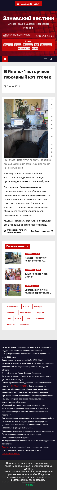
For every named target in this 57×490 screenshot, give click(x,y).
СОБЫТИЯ (29, 270)
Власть (18, 45)
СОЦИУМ (29, 254)
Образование (46, 45)
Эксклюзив (23, 324)
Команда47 (38, 306)
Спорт (28, 318)
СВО (36, 45)
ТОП (37, 254)
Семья (35, 48)
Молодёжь (27, 45)
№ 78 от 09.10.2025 (19, 386)
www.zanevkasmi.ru (11, 453)
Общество (8, 45)
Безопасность (24, 48)
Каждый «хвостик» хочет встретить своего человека (36, 260)
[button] (52, 59)
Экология (11, 324)
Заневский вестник (28, 18)
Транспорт (39, 318)
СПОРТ (28, 286)
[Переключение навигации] (46, 59)
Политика (6, 447)
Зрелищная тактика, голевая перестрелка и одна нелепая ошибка (38, 293)
